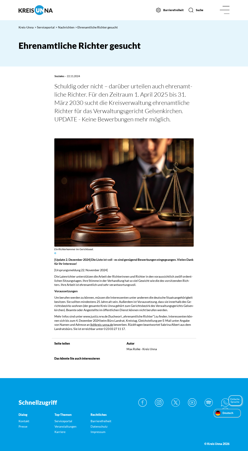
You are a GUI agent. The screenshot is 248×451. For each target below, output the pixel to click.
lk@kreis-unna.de (101, 324)
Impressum (98, 432)
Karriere (59, 432)
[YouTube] (192, 402)
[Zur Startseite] (43, 10)
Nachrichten (65, 27)
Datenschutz (99, 426)
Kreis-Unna (26, 27)
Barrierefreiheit (101, 421)
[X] (175, 402)
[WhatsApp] (225, 402)
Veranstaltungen (65, 426)
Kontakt (24, 421)
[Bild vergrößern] (124, 192)
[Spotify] (208, 402)
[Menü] (224, 10)
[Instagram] (159, 402)
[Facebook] (142, 402)
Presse (23, 426)
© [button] (55, 253)
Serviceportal (45, 27)
